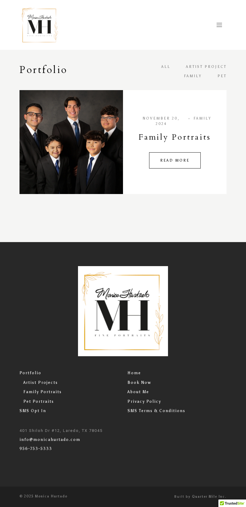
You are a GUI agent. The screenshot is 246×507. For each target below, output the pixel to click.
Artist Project (206, 67)
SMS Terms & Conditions (156, 410)
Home (134, 373)
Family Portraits (175, 137)
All (165, 67)
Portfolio (30, 373)
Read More (175, 160)
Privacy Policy (144, 401)
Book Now (139, 382)
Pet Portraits (38, 401)
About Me (138, 392)
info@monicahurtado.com (50, 439)
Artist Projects (40, 382)
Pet (222, 76)
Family (193, 76)
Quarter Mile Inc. (209, 497)
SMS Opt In (33, 410)
